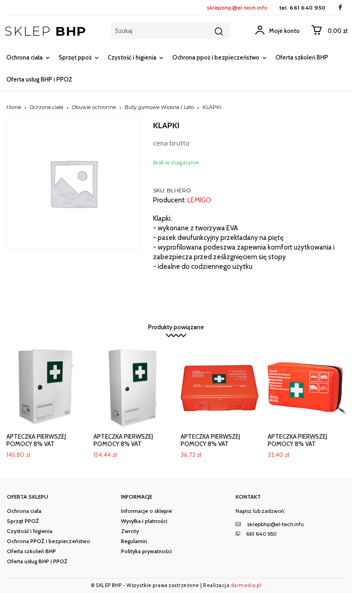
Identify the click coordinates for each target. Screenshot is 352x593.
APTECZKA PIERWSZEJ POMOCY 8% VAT (36, 440)
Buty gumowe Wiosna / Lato (159, 107)
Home (13, 107)
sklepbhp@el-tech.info (237, 8)
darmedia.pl (246, 585)
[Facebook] (340, 7)
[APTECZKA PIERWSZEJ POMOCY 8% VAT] (45, 388)
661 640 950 (308, 8)
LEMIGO (199, 200)
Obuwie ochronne (94, 107)
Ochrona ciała (46, 107)
